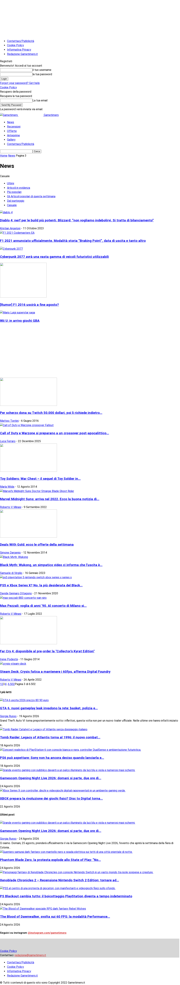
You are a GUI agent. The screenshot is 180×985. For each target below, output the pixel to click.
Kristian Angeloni (10, 228)
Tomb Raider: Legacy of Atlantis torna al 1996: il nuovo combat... (50, 737)
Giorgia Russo (8, 716)
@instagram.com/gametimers (47, 932)
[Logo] (9, 115)
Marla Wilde (7, 486)
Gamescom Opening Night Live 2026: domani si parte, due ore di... (50, 778)
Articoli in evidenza (18, 187)
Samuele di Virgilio (11, 573)
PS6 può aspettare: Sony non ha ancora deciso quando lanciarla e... (52, 758)
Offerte (12, 131)
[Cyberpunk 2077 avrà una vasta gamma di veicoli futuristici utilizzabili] (11, 248)
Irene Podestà (9, 659)
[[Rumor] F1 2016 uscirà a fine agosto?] (23, 296)
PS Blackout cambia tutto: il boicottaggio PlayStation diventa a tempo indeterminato (66, 896)
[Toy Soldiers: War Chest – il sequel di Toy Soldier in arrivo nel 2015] (28, 470)
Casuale (12, 205)
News (10, 122)
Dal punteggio (15, 200)
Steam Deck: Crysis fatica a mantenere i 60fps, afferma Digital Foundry (55, 672)
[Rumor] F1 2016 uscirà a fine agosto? (29, 305)
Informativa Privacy (19, 49)
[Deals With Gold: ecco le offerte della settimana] (28, 536)
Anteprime (13, 135)
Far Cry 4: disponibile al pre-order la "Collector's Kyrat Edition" (47, 651)
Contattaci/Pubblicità (20, 41)
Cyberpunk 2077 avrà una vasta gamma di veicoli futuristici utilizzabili (54, 257)
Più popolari (14, 192)
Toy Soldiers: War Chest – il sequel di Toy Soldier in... (40, 479)
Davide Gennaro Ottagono (16, 593)
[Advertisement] (90, 351)
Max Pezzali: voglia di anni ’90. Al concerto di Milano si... (43, 606)
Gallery (11, 139)
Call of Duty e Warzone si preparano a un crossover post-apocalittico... (54, 433)
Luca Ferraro (7, 441)
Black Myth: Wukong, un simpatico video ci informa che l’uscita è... (51, 565)
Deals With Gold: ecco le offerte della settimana (37, 545)
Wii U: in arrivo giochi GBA (20, 321)
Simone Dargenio (10, 552)
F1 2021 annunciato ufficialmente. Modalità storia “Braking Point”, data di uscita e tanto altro (73, 241)
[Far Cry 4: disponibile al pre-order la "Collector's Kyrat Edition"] (28, 643)
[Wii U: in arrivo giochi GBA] (17, 312)
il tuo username (42, 70)
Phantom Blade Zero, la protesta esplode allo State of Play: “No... (50, 860)
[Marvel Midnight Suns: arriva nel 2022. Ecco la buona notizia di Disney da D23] (37, 491)
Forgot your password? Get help (20, 83)
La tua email (40, 100)
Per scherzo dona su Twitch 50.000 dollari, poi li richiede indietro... (51, 413)
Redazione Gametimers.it (22, 54)
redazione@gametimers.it (30, 955)
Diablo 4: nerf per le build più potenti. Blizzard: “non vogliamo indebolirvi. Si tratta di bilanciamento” (77, 220)
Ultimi (10, 183)
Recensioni (13, 126)
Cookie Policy (15, 45)
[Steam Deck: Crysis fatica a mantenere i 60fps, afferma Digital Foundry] (13, 663)
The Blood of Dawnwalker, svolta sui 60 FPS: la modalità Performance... (55, 917)
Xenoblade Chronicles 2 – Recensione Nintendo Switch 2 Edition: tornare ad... (59, 880)
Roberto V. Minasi (10, 507)
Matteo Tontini (9, 420)
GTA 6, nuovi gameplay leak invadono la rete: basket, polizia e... (49, 708)
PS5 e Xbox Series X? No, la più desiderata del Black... (41, 585)
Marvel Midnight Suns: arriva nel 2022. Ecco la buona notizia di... (49, 499)
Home (3, 155)
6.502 (11, 684)
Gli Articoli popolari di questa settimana (31, 196)
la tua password (42, 74)
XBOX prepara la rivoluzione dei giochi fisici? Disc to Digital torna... (51, 798)
